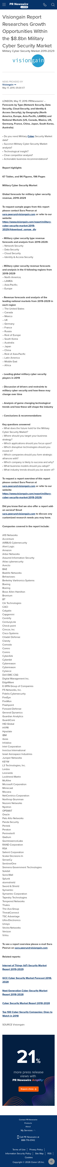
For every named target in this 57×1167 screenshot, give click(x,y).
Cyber (31, 136)
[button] (28, 60)
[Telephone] (45, 4)
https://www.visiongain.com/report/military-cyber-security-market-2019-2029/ (26, 495)
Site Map (39, 1153)
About (28, 1126)
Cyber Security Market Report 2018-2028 (26, 1003)
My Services (27, 1130)
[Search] (53, 4)
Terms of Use (19, 1149)
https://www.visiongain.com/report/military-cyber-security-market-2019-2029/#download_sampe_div (26, 225)
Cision (34, 1162)
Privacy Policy (36, 1149)
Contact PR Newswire (28, 1119)
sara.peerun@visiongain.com (18, 214)
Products (28, 1123)
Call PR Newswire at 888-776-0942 (29, 1138)
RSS (49, 1153)
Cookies (29, 1157)
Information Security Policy (18, 1153)
